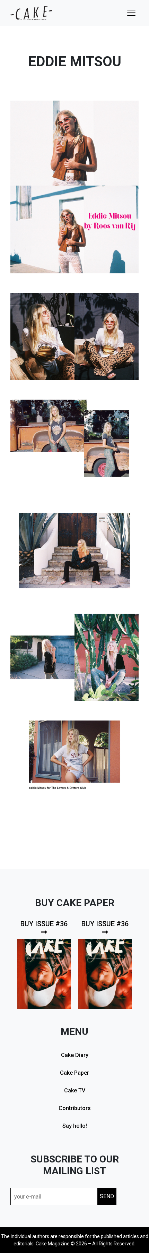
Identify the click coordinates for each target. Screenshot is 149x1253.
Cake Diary (74, 1055)
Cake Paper (74, 1072)
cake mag (31, 13)
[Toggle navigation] (131, 13)
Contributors (75, 1108)
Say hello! (74, 1126)
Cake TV (74, 1090)
